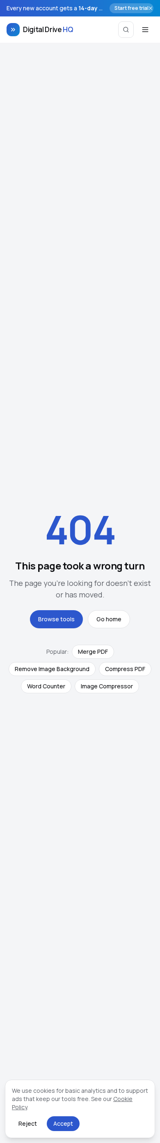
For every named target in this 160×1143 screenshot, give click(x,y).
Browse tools (56, 619)
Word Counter (46, 686)
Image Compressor (107, 686)
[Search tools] (126, 29)
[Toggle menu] (145, 29)
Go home (108, 619)
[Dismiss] (150, 8)
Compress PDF (125, 669)
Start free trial (131, 8)
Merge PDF (93, 651)
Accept (63, 1123)
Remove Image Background (52, 669)
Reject (27, 1123)
